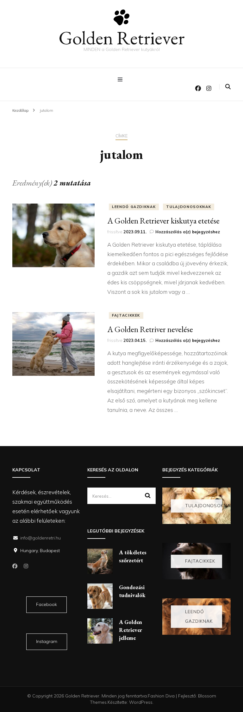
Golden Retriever (122, 37)
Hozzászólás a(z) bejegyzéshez (187, 231)
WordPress (141, 702)
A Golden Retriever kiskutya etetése (163, 220)
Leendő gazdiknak (134, 207)
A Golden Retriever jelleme (130, 629)
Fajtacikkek (126, 315)
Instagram (46, 641)
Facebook (46, 604)
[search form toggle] (228, 86)
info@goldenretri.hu (40, 538)
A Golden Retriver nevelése (150, 329)
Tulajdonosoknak (188, 207)
